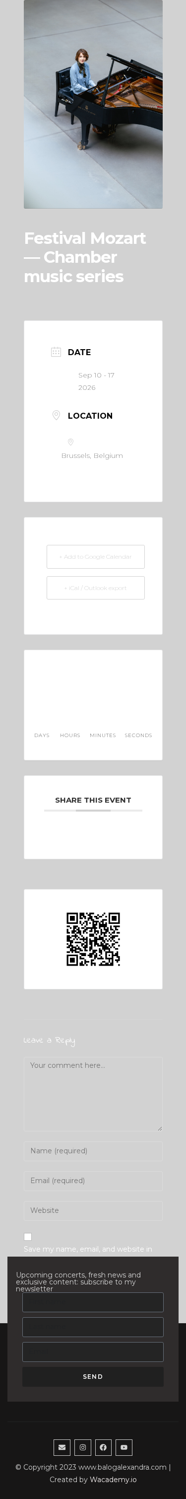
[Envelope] (62, 1447)
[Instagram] (82, 1447)
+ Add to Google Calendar (95, 556)
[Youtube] (124, 1447)
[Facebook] (103, 1447)
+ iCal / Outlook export (95, 588)
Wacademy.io (113, 1479)
